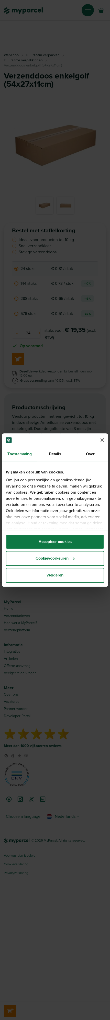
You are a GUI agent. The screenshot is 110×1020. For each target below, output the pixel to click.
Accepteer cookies (55, 541)
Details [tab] (55, 454)
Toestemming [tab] (19, 454)
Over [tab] (90, 454)
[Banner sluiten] (102, 440)
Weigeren (55, 575)
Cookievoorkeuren (52, 558)
